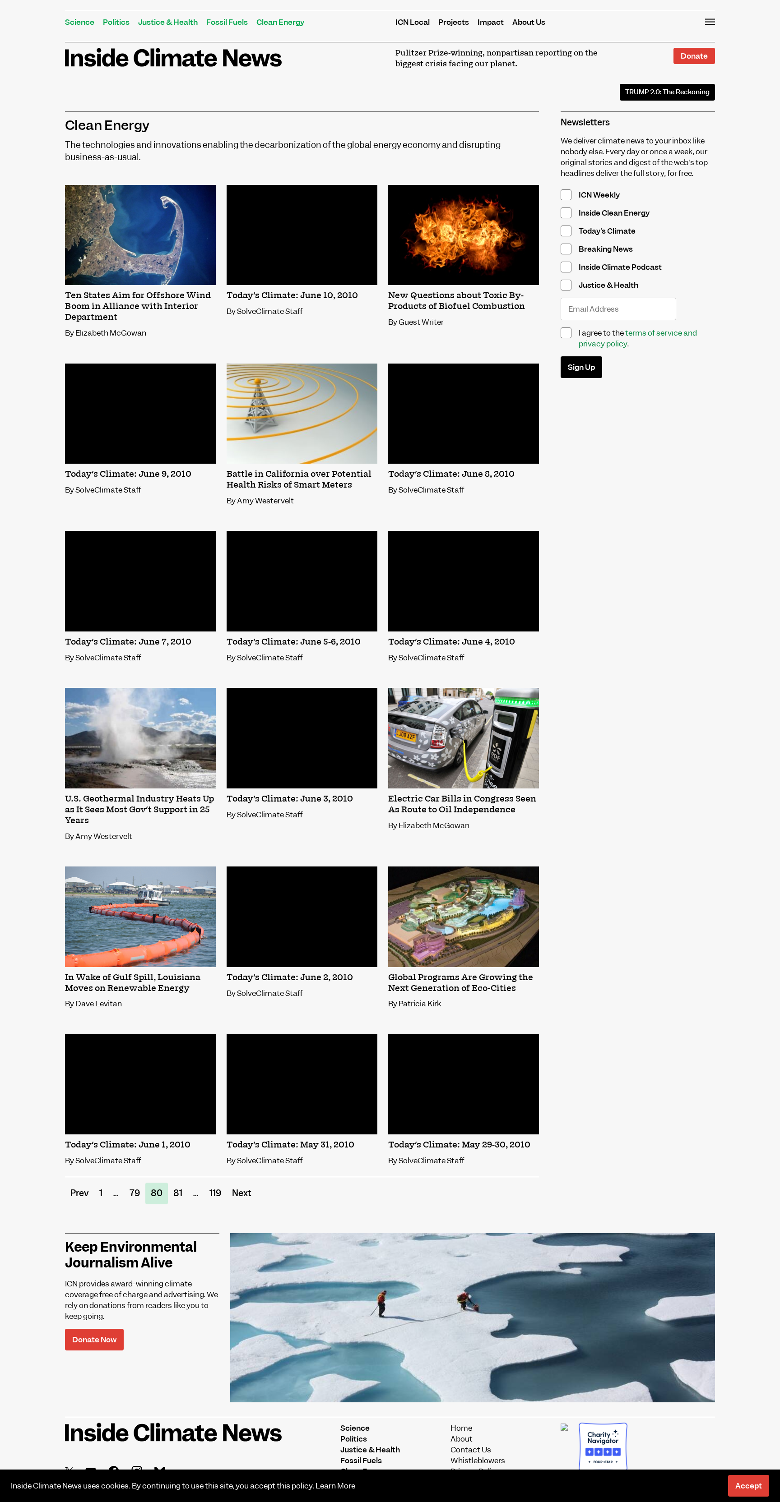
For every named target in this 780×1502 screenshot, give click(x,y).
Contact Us (470, 1450)
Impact (491, 22)
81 (177, 1193)
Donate (694, 56)
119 (215, 1193)
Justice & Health (168, 22)
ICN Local (412, 22)
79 (135, 1193)
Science (79, 22)
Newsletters (585, 122)
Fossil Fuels (227, 22)
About (461, 1439)
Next (241, 1193)
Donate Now (94, 1340)
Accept (748, 1486)
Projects (453, 22)
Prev (79, 1193)
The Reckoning (667, 92)
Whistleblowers (477, 1460)
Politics (116, 22)
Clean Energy (280, 22)
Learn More (335, 1486)
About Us (528, 22)
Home (461, 1428)
